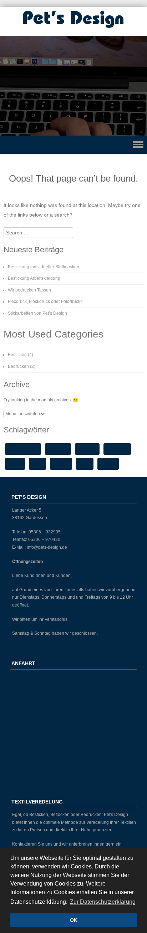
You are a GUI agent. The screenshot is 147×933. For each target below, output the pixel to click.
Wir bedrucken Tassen (29, 290)
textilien (108, 463)
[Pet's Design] (73, 28)
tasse (84, 463)
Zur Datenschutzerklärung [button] (103, 902)
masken (61, 463)
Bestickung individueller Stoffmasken (43, 266)
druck (37, 463)
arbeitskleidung (23, 448)
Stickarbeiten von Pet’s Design (37, 313)
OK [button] (73, 920)
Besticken (17, 354)
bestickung (117, 448)
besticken (87, 448)
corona (15, 463)
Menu (73, 145)
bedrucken (58, 448)
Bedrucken (18, 366)
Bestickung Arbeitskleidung (34, 278)
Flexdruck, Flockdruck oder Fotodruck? (45, 301)
